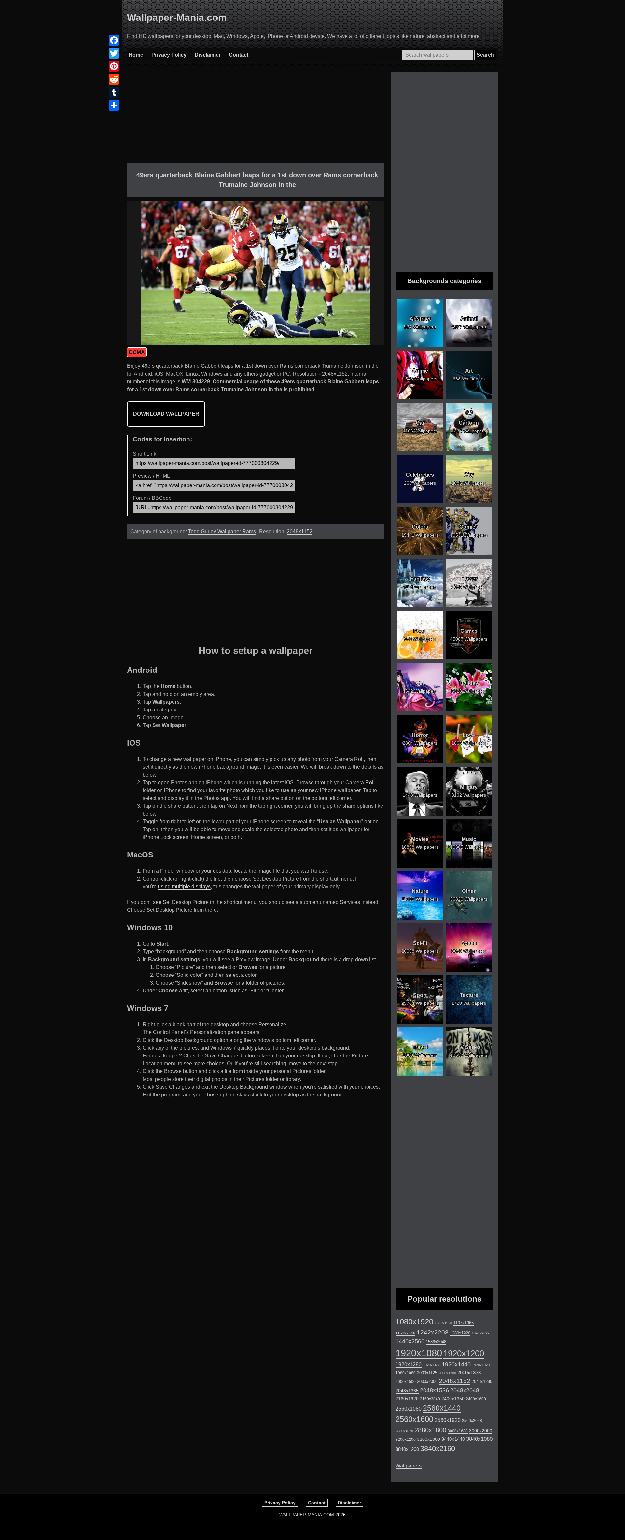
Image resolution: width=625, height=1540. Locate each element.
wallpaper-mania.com (306, 1514)
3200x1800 (428, 1439)
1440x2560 (410, 1341)
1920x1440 (456, 1364)
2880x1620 (404, 1431)
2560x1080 (409, 1409)
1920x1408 (431, 1365)
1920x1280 (409, 1364)
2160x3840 (430, 1399)
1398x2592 (480, 1333)
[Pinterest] (113, 66)
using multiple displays (184, 886)
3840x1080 (479, 1439)
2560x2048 (472, 1420)
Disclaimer (208, 55)
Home (136, 55)
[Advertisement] (255, 117)
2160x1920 (407, 1398)
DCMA (137, 352)
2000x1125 (427, 1372)
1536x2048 (436, 1341)
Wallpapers (409, 1465)
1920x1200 (463, 1353)
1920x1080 (419, 1353)
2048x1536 (434, 1390)
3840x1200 (407, 1449)
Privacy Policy (169, 55)
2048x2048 (464, 1390)
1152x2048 (405, 1333)
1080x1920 (414, 1322)
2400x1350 (453, 1398)
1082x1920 (443, 1323)
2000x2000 (427, 1381)
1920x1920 (481, 1365)
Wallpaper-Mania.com (177, 17)
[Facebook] (113, 40)
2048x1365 (407, 1390)
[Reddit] (113, 79)
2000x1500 (406, 1381)
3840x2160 (437, 1448)
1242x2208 (433, 1332)
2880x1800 (430, 1430)
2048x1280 (482, 1381)
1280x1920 (460, 1333)
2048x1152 (299, 531)
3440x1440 (453, 1439)
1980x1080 (406, 1373)
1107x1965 (463, 1323)
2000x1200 (447, 1373)
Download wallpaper (166, 414)
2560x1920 (448, 1420)
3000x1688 (458, 1431)
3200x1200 (406, 1439)
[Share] (113, 105)
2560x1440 (442, 1408)
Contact (238, 55)
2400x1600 (476, 1399)
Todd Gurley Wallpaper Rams (222, 531)
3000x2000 (480, 1430)
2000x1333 (469, 1372)
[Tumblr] (113, 92)
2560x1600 (414, 1419)
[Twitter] (113, 53)
